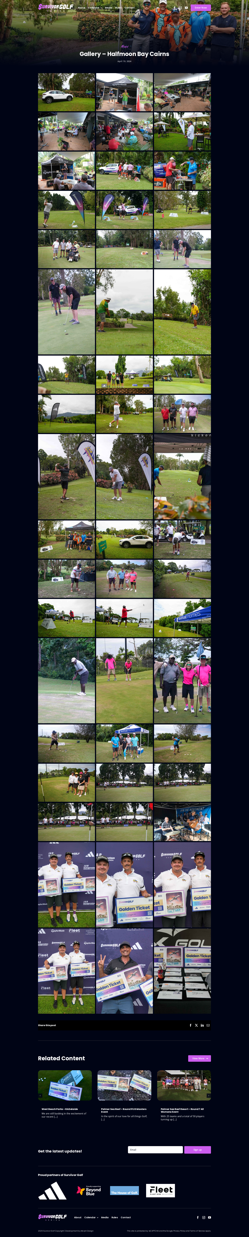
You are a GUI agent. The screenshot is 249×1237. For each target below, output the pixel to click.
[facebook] (174, 7)
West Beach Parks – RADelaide (60, 1109)
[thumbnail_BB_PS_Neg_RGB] (88, 1184)
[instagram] (180, 7)
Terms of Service (197, 1231)
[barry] (160, 1185)
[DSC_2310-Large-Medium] (184, 1071)
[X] (196, 1025)
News (124, 46)
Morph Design (87, 1231)
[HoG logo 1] (124, 1187)
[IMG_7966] (124, 1071)
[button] (40, 1095)
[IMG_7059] (65, 1071)
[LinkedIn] (202, 1025)
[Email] (208, 1025)
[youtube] (186, 7)
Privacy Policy (179, 1231)
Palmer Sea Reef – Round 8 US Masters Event (123, 1110)
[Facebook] (191, 1025)
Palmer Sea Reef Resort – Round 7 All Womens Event (182, 1110)
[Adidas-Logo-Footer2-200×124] (52, 1182)
